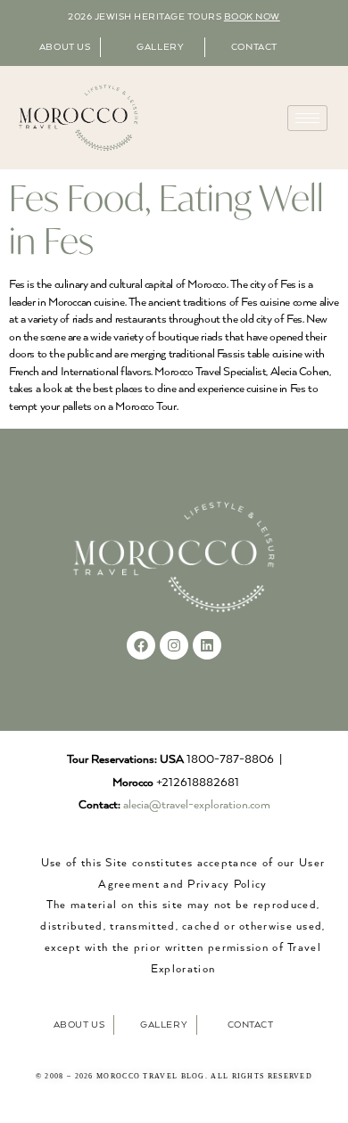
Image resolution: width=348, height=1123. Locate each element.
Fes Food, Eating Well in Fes (166, 219)
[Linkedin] (207, 645)
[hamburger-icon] (307, 118)
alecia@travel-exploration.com (196, 805)
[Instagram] (174, 645)
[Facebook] (141, 645)
